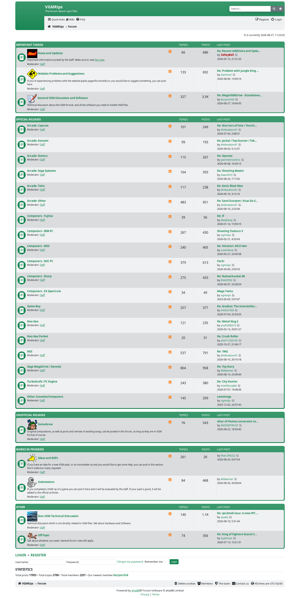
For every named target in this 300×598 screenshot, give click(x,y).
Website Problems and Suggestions (61, 74)
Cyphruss (226, 538)
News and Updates (50, 53)
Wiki (71, 19)
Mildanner (227, 370)
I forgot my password (130, 561)
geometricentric (230, 160)
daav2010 (226, 175)
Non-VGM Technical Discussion (58, 516)
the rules (99, 59)
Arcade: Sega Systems (41, 171)
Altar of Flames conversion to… (237, 421)
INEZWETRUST (229, 425)
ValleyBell (227, 55)
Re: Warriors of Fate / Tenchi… (237, 125)
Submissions (46, 482)
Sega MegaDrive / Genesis (44, 366)
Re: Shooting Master (230, 171)
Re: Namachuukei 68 (231, 276)
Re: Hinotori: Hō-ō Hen (232, 246)
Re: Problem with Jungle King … (238, 71)
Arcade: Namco (37, 156)
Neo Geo (32, 321)
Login (20, 555)
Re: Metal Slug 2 (227, 321)
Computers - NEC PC (40, 261)
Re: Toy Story (225, 366)
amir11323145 (229, 340)
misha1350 (227, 310)
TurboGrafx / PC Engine (42, 381)
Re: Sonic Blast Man (230, 186)
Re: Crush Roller (227, 336)
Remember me (154, 561)
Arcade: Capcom (38, 125)
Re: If (220, 216)
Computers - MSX (38, 246)
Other (20, 507)
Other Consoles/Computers (45, 396)
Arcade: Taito (36, 186)
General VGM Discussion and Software (63, 98)
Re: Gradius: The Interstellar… (237, 306)
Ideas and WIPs (48, 458)
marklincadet (229, 385)
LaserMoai (227, 250)
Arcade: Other (36, 201)
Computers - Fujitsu (40, 216)
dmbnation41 (229, 129)
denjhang (226, 220)
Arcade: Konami (37, 140)
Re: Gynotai (224, 156)
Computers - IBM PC (40, 231)
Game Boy (33, 306)
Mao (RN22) (228, 455)
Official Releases (28, 119)
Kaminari (226, 74)
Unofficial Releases (30, 415)
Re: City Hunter (227, 381)
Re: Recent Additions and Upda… (238, 51)
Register (38, 555)
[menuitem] (56, 19)
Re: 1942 (222, 351)
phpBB (136, 590)
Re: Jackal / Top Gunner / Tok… (237, 140)
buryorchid (227, 99)
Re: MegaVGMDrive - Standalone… (239, 95)
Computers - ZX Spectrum (44, 291)
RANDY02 (226, 280)
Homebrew (45, 424)
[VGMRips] (29, 26)
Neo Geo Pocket (37, 336)
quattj (224, 517)
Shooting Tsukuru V (230, 231)
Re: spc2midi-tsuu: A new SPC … (237, 513)
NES (29, 351)
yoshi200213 (228, 325)
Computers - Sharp (39, 276)
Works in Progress (30, 449)
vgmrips (226, 235)
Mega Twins (225, 291)
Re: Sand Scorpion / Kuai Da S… (237, 201)
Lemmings (224, 396)
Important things (29, 45)
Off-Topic (44, 535)
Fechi (220, 261)
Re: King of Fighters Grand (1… (237, 534)
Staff (42, 64)
